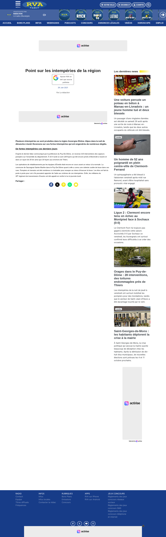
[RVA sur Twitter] (79, 523)
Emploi (159, 23)
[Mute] (44, 15)
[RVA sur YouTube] (86, 523)
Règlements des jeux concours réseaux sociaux (117, 499)
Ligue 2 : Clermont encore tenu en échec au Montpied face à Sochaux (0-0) (132, 217)
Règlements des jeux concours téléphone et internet (117, 514)
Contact (19, 496)
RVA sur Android (92, 499)
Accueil (7, 23)
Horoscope (144, 23)
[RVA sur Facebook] (73, 523)
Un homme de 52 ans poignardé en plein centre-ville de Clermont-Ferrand (131, 164)
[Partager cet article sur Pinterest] (63, 186)
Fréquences (21, 505)
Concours (87, 23)
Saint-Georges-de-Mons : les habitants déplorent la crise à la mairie (131, 334)
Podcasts (70, 23)
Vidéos (128, 23)
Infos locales (44, 499)
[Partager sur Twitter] (57, 186)
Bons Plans (23, 23)
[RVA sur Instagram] (93, 523)
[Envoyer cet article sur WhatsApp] (69, 186)
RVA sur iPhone (92, 496)
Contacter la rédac (47, 502)
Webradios (53, 23)
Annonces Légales (108, 23)
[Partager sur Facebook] (50, 186)
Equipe (19, 499)
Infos (38, 23)
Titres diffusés (22, 502)
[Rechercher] (148, 4)
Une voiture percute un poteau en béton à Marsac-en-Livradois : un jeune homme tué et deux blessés (131, 106)
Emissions (66, 499)
